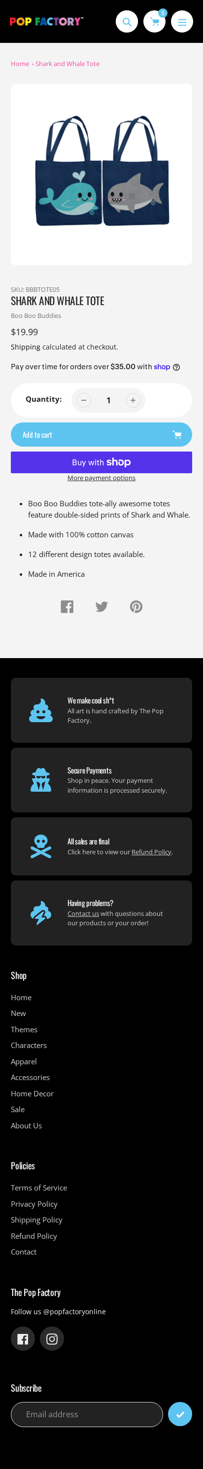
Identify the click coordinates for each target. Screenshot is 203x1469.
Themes (24, 1029)
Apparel (24, 1061)
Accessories (30, 1077)
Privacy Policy (34, 1204)
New (18, 1013)
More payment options (101, 477)
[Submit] (180, 1414)
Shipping (25, 346)
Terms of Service (39, 1187)
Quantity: (44, 399)
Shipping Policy (37, 1219)
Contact (23, 1252)
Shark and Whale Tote (67, 63)
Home (20, 63)
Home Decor (32, 1093)
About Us (26, 1125)
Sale (18, 1109)
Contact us (83, 913)
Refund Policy (151, 851)
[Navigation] (182, 21)
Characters (29, 1045)
